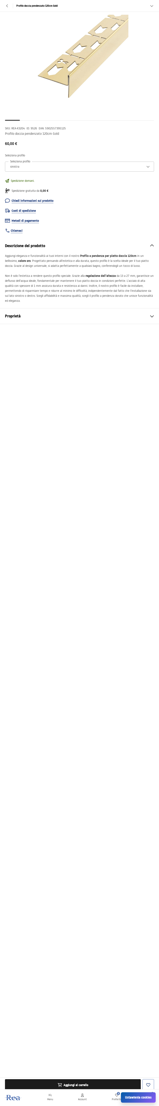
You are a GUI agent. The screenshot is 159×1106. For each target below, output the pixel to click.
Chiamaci (17, 231)
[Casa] (13, 1097)
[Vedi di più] (151, 5)
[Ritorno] (7, 5)
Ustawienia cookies (138, 1097)
